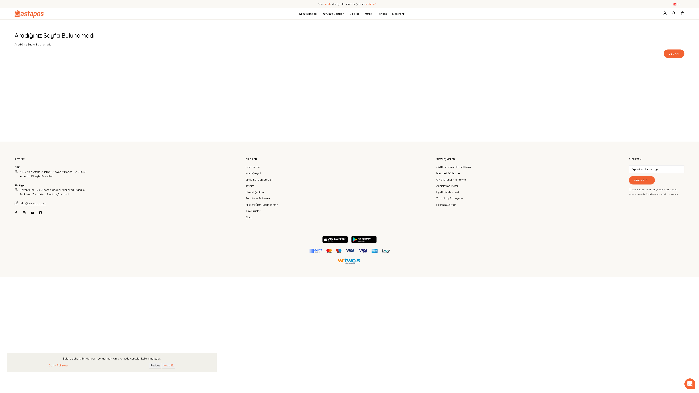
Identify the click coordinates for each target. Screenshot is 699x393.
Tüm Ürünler (253, 211)
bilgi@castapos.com (33, 203)
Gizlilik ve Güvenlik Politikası (453, 167)
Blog (249, 217)
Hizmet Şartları (255, 192)
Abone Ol (642, 180)
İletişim (250, 186)
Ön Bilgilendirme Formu (451, 179)
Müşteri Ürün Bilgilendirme (262, 205)
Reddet (155, 365)
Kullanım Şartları (446, 205)
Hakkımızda (253, 167)
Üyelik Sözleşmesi (447, 192)
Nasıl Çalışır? (253, 173)
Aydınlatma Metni (447, 186)
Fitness (382, 13)
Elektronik (398, 13)
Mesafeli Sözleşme (448, 173)
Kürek (368, 13)
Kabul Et (168, 365)
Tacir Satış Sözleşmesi (450, 198)
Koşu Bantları (308, 13)
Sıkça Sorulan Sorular (259, 179)
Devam (674, 53)
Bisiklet (354, 13)
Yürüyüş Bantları (333, 13)
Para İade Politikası (258, 198)
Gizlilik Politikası (58, 365)
